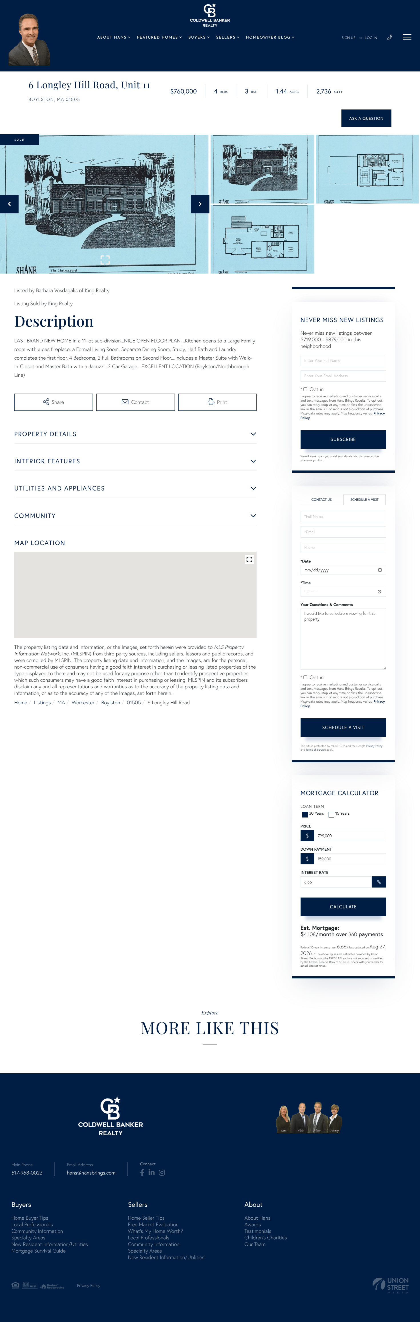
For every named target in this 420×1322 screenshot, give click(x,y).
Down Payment (316, 849)
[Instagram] (162, 1173)
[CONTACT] (366, 118)
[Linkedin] (152, 1173)
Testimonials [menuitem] (257, 1231)
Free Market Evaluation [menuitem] (153, 1224)
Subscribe (343, 439)
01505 (134, 702)
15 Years (342, 813)
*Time (306, 582)
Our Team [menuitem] (254, 1244)
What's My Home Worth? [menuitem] (155, 1231)
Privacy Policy (374, 746)
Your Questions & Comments (327, 604)
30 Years (316, 813)
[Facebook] (142, 1173)
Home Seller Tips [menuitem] (146, 1218)
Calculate (343, 907)
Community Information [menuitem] (37, 1231)
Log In (371, 38)
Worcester (83, 702)
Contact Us (321, 500)
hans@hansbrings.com (91, 1172)
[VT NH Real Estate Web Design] (391, 1285)
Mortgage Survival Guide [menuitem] (38, 1250)
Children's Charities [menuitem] (265, 1237)
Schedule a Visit (364, 500)
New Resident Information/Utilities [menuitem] (49, 1244)
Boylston (110, 702)
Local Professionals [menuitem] (32, 1224)
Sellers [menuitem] (226, 38)
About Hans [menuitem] (111, 38)
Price (306, 826)
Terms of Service (316, 749)
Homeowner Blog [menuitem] (268, 38)
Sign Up (348, 38)
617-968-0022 (26, 1172)
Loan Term (312, 806)
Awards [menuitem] (252, 1224)
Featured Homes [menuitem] (157, 38)
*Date (306, 561)
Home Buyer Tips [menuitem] (29, 1218)
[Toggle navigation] (407, 37)
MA (61, 702)
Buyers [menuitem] (197, 38)
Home (20, 702)
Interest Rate (314, 872)
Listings (42, 702)
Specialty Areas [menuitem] (28, 1237)
